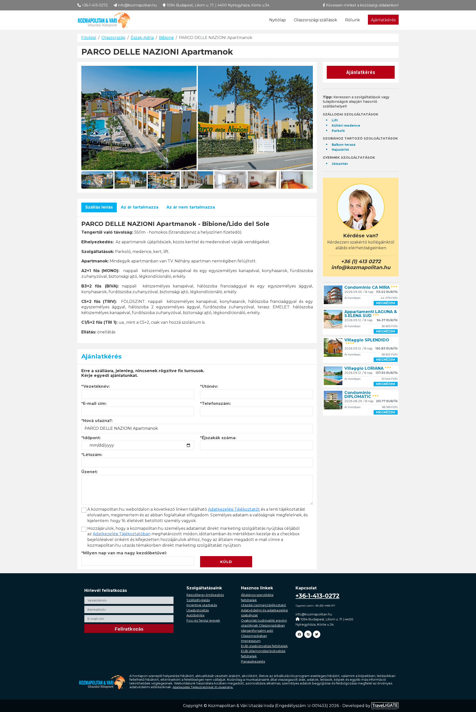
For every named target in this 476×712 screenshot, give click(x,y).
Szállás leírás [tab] (99, 207)
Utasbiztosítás (197, 610)
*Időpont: (91, 437)
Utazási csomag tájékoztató (263, 605)
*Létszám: (91, 454)
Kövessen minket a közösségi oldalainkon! (362, 5)
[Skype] (308, 634)
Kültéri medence (346, 125)
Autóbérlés (195, 615)
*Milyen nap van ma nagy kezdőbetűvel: (124, 553)
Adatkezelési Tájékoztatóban (121, 534)
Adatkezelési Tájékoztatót (234, 509)
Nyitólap (277, 20)
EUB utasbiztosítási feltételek (264, 646)
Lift (335, 120)
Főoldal (88, 37)
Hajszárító (340, 149)
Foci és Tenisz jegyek (203, 620)
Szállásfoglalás (198, 600)
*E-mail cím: (94, 403)
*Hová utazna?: (97, 420)
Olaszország (113, 37)
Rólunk (352, 20)
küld (226, 561)
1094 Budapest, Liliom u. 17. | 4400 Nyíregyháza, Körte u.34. (218, 5)
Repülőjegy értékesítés (205, 595)
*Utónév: (209, 386)
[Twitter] (316, 634)
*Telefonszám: (215, 403)
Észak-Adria (142, 37)
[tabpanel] (197, 277)
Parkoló (338, 131)
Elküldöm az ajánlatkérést (228, 553)
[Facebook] (299, 634)
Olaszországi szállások (315, 20)
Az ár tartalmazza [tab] (139, 207)
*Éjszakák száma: (218, 437)
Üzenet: (89, 471)
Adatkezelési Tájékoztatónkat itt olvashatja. (203, 687)
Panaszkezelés (253, 661)
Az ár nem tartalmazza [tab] (190, 207)
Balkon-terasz (344, 144)
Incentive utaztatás (201, 605)
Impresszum (251, 641)
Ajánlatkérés (383, 20)
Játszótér (340, 164)
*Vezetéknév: (95, 386)
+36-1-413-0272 (94, 5)
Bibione (166, 37)
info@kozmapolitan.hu (137, 5)
